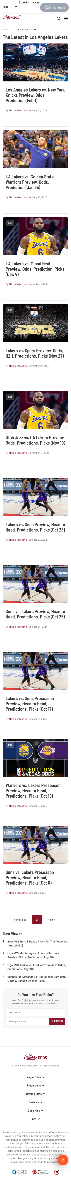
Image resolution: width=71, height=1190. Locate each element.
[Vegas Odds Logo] (12, 17)
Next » (51, 919)
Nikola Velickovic (18, 110)
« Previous (20, 919)
